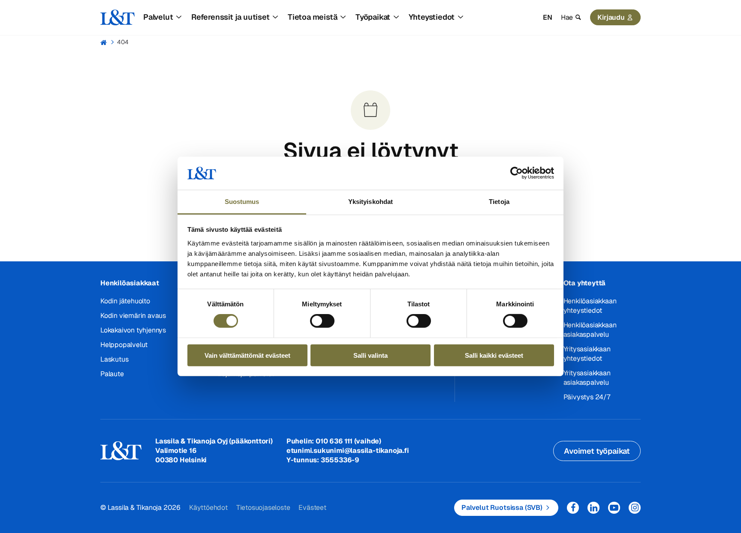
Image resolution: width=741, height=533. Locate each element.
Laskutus (114, 359)
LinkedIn (593, 508)
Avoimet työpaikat (597, 451)
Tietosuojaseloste (263, 507)
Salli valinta (370, 355)
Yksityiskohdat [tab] (370, 201)
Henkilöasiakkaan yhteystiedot (590, 305)
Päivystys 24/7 (586, 396)
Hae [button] (567, 17)
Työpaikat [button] (372, 17)
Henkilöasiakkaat (129, 282)
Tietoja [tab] (499, 201)
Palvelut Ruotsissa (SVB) (501, 507)
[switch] (322, 321)
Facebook (573, 508)
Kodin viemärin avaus (133, 315)
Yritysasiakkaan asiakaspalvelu (587, 377)
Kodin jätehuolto (125, 300)
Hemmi (104, 42)
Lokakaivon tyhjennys (133, 330)
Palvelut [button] (158, 17)
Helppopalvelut (124, 344)
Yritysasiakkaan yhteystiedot (587, 353)
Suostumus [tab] (242, 201)
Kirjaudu (611, 17)
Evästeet (312, 507)
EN (547, 17)
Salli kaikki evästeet (494, 355)
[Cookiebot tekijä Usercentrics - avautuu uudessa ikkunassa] (516, 173)
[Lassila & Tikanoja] (117, 18)
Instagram (635, 508)
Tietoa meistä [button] (312, 17)
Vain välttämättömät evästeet (247, 355)
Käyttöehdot (208, 507)
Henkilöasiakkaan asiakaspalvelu (590, 329)
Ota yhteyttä (584, 282)
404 (123, 42)
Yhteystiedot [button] (432, 17)
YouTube (614, 508)
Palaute (112, 373)
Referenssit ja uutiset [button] (230, 17)
